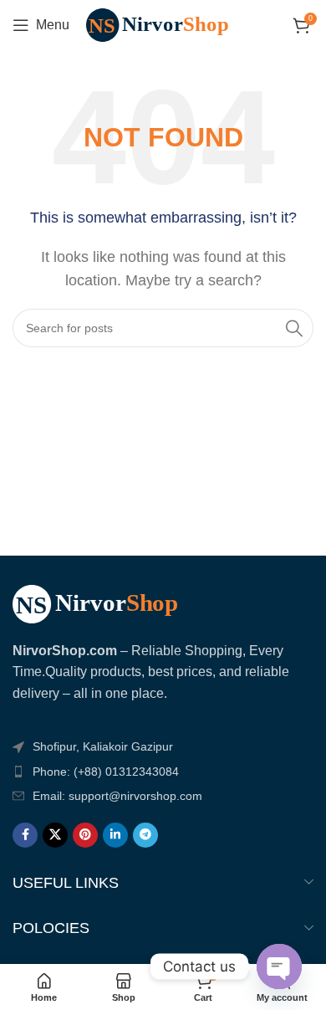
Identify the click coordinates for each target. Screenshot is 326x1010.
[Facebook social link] (25, 835)
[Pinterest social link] (85, 835)
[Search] (294, 328)
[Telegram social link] (145, 835)
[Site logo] (165, 24)
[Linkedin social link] (115, 835)
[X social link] (55, 835)
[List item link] (163, 771)
